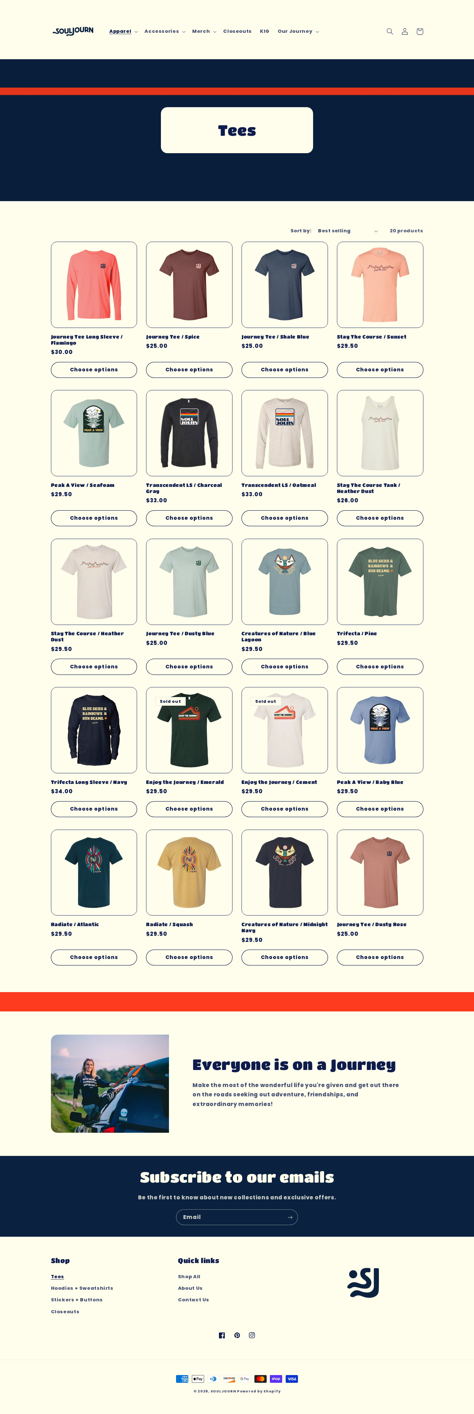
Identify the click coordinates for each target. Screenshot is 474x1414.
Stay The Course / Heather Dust (87, 636)
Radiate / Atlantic (75, 924)
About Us (190, 1288)
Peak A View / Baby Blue (370, 782)
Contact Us (193, 1300)
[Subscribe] (290, 1217)
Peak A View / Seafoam (83, 485)
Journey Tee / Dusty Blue (180, 633)
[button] (122, 31)
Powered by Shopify (259, 1391)
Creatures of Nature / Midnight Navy (285, 927)
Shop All (189, 1276)
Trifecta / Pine (357, 633)
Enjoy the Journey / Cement (279, 782)
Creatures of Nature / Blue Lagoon (279, 636)
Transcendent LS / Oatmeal (279, 485)
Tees (57, 1276)
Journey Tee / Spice (173, 337)
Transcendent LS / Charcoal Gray (184, 488)
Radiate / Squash (169, 924)
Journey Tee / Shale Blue (276, 337)
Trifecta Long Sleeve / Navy (89, 782)
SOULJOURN (223, 1391)
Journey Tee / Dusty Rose (372, 924)
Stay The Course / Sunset (372, 337)
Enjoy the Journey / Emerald (185, 782)
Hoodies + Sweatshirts (82, 1288)
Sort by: (301, 231)
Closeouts (65, 1311)
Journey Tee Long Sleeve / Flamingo (87, 340)
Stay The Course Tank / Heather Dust (368, 488)
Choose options (94, 369)
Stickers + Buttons (77, 1300)
